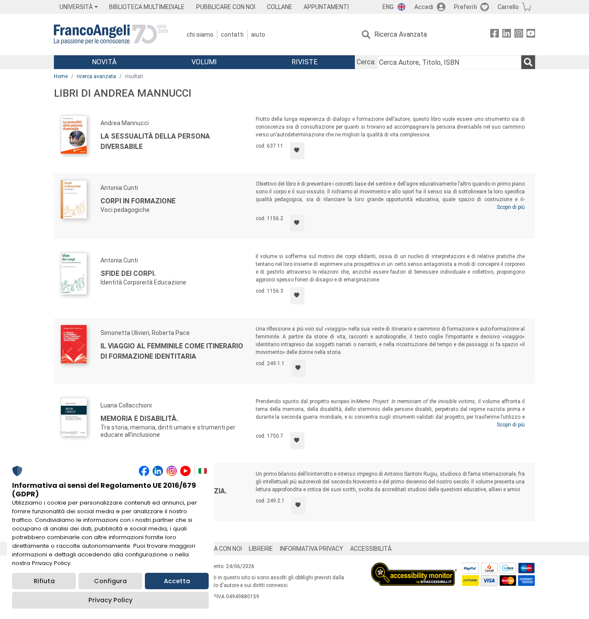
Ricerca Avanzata (400, 34)
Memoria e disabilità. (139, 418)
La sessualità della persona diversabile (155, 141)
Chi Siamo (200, 34)
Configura (110, 581)
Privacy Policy (110, 600)
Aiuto (258, 34)
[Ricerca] (528, 62)
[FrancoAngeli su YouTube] (530, 35)
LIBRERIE (261, 548)
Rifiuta (44, 581)
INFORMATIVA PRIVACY (311, 548)
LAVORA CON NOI (218, 548)
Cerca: (366, 62)
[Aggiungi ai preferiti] (297, 150)
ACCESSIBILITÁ (371, 548)
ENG (388, 6)
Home (61, 76)
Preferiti (465, 6)
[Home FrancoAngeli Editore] (111, 34)
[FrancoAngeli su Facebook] (494, 35)
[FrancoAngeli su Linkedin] (506, 35)
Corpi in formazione (137, 201)
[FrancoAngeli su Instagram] (518, 35)
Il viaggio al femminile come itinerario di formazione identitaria (171, 351)
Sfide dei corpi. (128, 273)
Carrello (508, 6)
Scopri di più (511, 207)
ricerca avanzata (96, 76)
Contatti (232, 34)
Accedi (423, 6)
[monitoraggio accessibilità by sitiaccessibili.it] (414, 567)
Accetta (177, 581)
